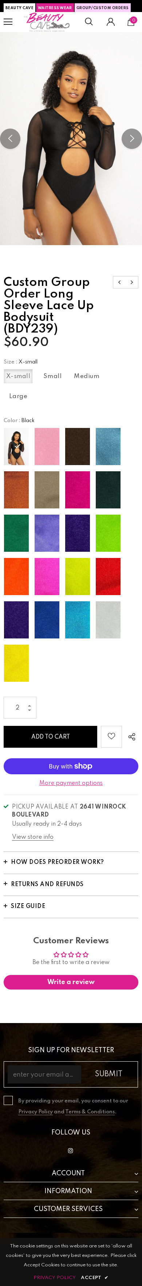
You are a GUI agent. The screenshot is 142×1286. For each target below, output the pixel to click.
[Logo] (47, 22)
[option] (71, 138)
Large (18, 396)
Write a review (71, 982)
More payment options (71, 783)
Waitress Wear (55, 8)
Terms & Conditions (90, 1111)
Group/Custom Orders (102, 8)
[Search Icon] (89, 22)
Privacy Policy (35, 1111)
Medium (86, 376)
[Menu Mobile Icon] (8, 21)
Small (52, 376)
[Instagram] (70, 1150)
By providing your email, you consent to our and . (73, 1106)
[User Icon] (111, 22)
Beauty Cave (19, 8)
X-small (18, 376)
